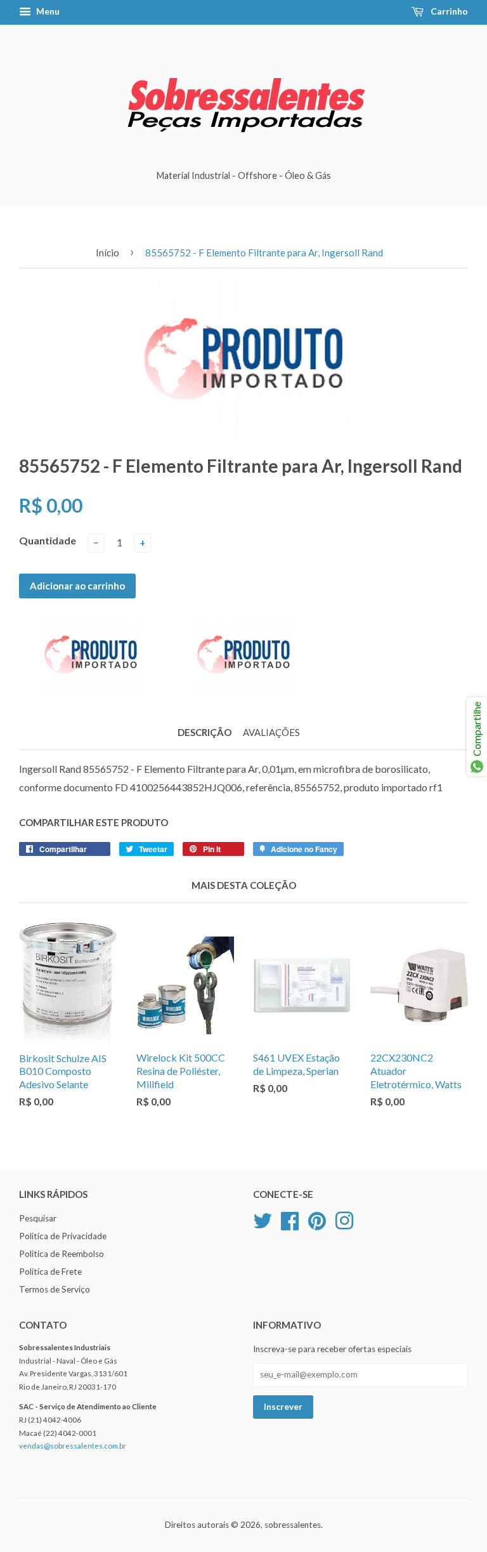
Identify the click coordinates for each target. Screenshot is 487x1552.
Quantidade (47, 540)
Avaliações (271, 732)
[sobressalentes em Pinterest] (317, 1219)
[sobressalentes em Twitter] (262, 1219)
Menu (47, 11)
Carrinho (448, 11)
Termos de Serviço (54, 1289)
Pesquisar (37, 1218)
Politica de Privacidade (63, 1236)
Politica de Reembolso (61, 1254)
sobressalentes (292, 1525)
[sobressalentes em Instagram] (344, 1219)
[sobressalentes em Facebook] (289, 1219)
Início (107, 252)
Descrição (204, 732)
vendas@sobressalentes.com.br (72, 1446)
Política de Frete (50, 1271)
